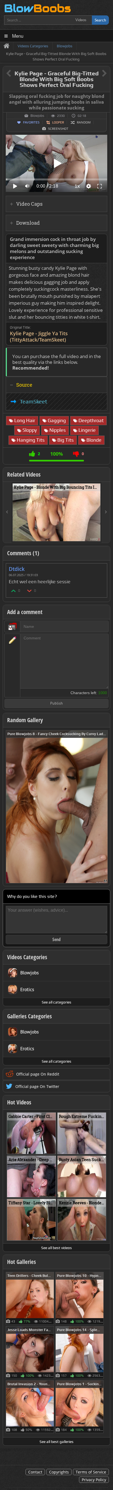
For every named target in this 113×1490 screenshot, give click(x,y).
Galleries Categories (29, 1016)
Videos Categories (27, 957)
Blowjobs (37, 116)
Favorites (31, 122)
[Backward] (7, 512)
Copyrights (59, 1472)
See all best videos (56, 1248)
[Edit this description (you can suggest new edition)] (101, 239)
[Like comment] (13, 590)
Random (84, 122)
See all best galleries (56, 1441)
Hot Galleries (21, 1262)
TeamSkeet (33, 401)
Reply (100, 567)
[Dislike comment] (29, 590)
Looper (58, 122)
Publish (56, 703)
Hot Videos (19, 1102)
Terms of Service (91, 1472)
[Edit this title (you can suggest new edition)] (96, 73)
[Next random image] (103, 806)
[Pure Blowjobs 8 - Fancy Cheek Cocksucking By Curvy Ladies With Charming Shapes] (57, 806)
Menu (17, 35)
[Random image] (51, 1298)
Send (56, 939)
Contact (35, 1472)
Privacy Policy (94, 1479)
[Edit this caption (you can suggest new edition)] (105, 97)
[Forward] (106, 512)
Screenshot (58, 129)
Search (100, 20)
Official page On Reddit (37, 1074)
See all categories (56, 1002)
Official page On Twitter (37, 1086)
